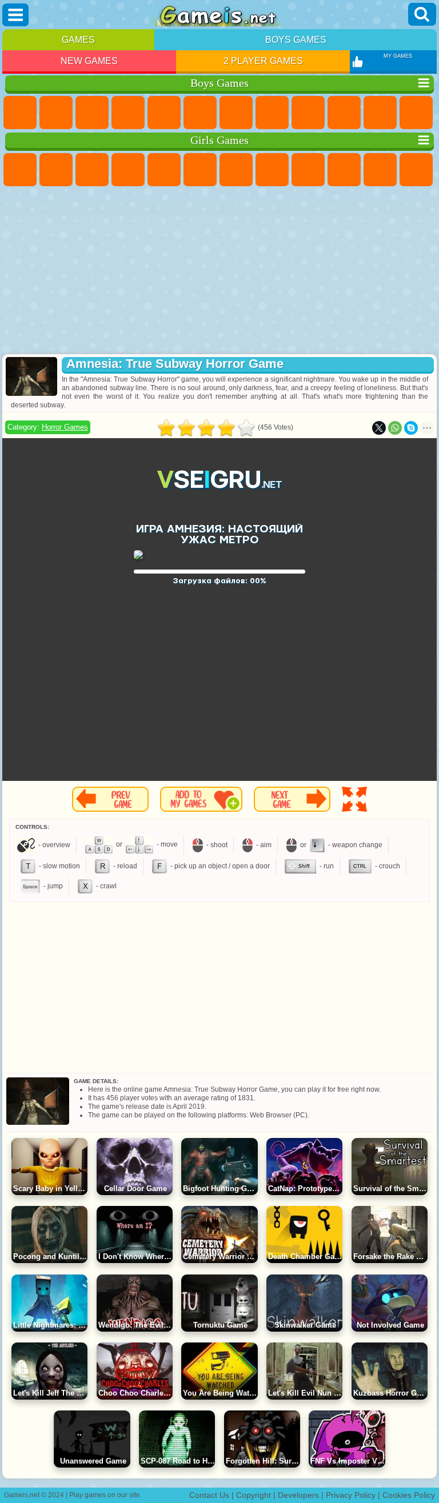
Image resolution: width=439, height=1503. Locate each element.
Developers (298, 1495)
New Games (89, 61)
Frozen (344, 169)
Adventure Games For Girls (236, 169)
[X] (379, 428)
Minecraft (236, 112)
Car (272, 112)
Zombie (164, 112)
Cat (380, 169)
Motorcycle (344, 112)
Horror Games (65, 427)
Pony (20, 169)
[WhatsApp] (395, 428)
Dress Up (416, 169)
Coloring (272, 169)
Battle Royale (200, 112)
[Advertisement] (219, 271)
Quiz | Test (164, 169)
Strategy (92, 112)
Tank (128, 112)
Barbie (128, 169)
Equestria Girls (56, 169)
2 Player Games (263, 61)
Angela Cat (308, 169)
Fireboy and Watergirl (92, 169)
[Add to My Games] (201, 799)
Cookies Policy (408, 1495)
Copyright (253, 1495)
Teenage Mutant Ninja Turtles (308, 112)
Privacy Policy (351, 1495)
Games (78, 40)
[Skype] (411, 428)
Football (56, 112)
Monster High (200, 169)
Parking (20, 112)
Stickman (380, 112)
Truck (416, 112)
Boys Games (295, 40)
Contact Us (209, 1495)
